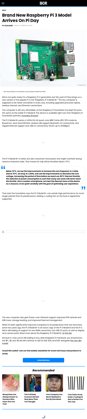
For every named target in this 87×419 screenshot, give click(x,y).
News (4, 10)
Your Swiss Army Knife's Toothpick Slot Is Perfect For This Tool (75, 398)
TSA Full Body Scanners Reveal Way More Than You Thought (31, 398)
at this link (67, 333)
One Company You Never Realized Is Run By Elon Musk (54, 396)
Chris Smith (8, 25)
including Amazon (30, 115)
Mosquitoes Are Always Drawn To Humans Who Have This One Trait (10, 399)
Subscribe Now (43, 360)
